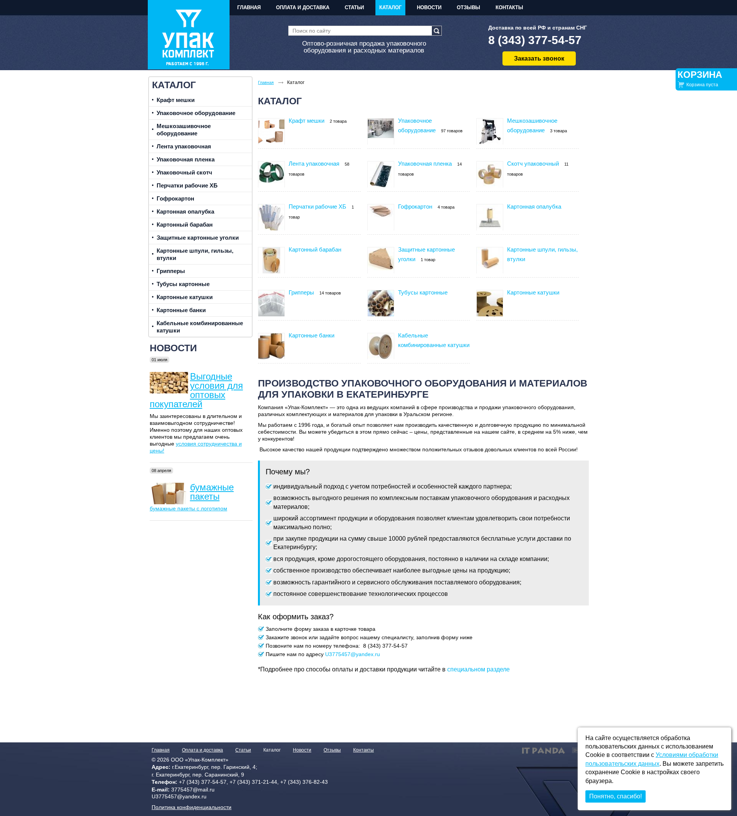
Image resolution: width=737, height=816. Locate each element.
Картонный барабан (315, 249)
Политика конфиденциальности (191, 807)
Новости (173, 347)
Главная (161, 750)
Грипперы (301, 292)
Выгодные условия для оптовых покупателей (196, 390)
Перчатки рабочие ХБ (317, 206)
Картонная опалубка (534, 206)
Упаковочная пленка (425, 163)
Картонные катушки (533, 292)
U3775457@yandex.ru (352, 654)
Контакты (363, 750)
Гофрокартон (415, 206)
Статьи (243, 750)
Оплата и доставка (202, 750)
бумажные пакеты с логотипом (188, 508)
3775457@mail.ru (193, 789)
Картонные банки (311, 335)
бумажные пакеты (212, 492)
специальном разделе (478, 669)
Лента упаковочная (314, 163)
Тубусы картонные (423, 292)
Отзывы (332, 750)
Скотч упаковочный (533, 163)
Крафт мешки (306, 120)
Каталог (174, 84)
